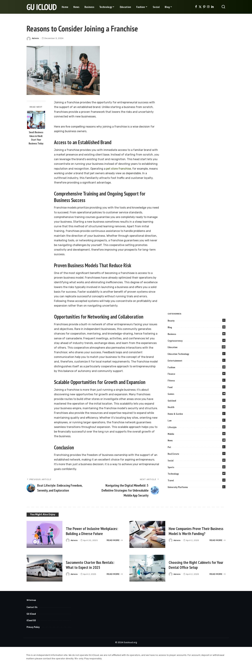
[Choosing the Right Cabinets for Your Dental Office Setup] (147, 568)
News (170, 440)
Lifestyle (172, 427)
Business (172, 334)
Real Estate (173, 453)
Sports (171, 467)
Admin (35, 38)
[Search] (223, 7)
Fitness (171, 380)
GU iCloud (42, 7)
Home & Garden (175, 413)
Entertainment (175, 360)
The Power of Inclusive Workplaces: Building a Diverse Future (92, 531)
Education (172, 347)
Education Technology (178, 353)
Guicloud (172, 400)
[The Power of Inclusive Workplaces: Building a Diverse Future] (44, 534)
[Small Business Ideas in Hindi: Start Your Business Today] (36, 120)
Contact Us (32, 607)
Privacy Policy (33, 627)
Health (171, 407)
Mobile (171, 433)
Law (169, 420)
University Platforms (178, 487)
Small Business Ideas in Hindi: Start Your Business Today (36, 138)
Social (170, 460)
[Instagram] (208, 7)
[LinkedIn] (212, 7)
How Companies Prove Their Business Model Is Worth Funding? (196, 531)
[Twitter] (200, 7)
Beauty (171, 320)
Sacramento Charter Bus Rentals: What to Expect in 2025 (90, 565)
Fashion (171, 367)
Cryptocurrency (175, 340)
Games (171, 393)
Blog (170, 327)
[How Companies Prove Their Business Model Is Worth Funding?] (147, 534)
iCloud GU (31, 620)
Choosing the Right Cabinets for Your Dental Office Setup (196, 565)
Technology (173, 473)
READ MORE (113, 540)
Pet (169, 447)
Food (170, 387)
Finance (171, 373)
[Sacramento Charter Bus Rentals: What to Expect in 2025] (44, 568)
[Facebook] (196, 7)
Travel (171, 480)
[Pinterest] (204, 7)
